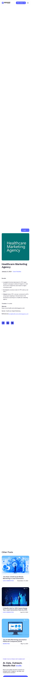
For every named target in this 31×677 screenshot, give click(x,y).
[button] (27, 3)
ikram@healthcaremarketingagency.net (18, 313)
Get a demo (20, 2)
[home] (6, 3)
